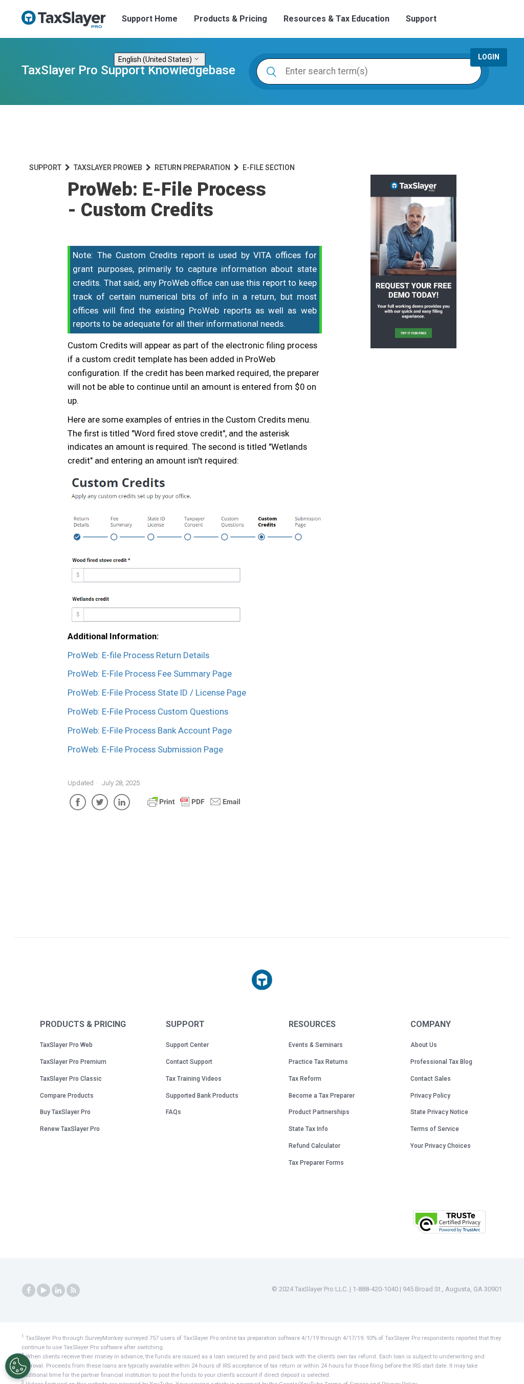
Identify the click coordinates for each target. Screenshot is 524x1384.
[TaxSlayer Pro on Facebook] (28, 1290)
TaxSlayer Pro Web (66, 1045)
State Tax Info (308, 1129)
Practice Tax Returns (318, 1061)
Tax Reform (305, 1078)
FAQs (173, 1112)
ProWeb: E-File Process (148, 711)
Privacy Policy (430, 1095)
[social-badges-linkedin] (58, 1290)
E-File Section (269, 167)
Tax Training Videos (194, 1078)
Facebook (78, 802)
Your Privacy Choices (440, 1145)
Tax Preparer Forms (316, 1162)
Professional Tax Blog (441, 1061)
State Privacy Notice (439, 1112)
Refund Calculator (314, 1145)
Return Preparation (192, 167)
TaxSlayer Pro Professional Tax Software (67, 19)
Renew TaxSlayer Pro (70, 1129)
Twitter (100, 802)
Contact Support (189, 1061)
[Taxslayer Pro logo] (262, 980)
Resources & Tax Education (336, 19)
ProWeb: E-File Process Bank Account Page (150, 730)
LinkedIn (122, 802)
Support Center (187, 1045)
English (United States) (155, 59)
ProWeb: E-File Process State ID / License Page (157, 692)
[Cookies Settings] (18, 1366)
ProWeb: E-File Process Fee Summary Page (150, 673)
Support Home (150, 19)
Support (421, 19)
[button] (379, 1221)
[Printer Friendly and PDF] (194, 806)
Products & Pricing (230, 19)
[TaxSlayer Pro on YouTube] (43, 1290)
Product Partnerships (319, 1112)
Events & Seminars (316, 1045)
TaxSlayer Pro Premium (73, 1061)
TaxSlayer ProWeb (108, 167)
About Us (423, 1045)
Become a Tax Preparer (322, 1095)
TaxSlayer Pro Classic (71, 1078)
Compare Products (67, 1095)
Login (488, 57)
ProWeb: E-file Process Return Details (138, 655)
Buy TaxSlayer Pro (65, 1112)
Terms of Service (434, 1129)
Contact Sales (430, 1078)
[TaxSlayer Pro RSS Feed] (73, 1290)
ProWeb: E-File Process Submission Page (145, 749)
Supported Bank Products (202, 1095)
